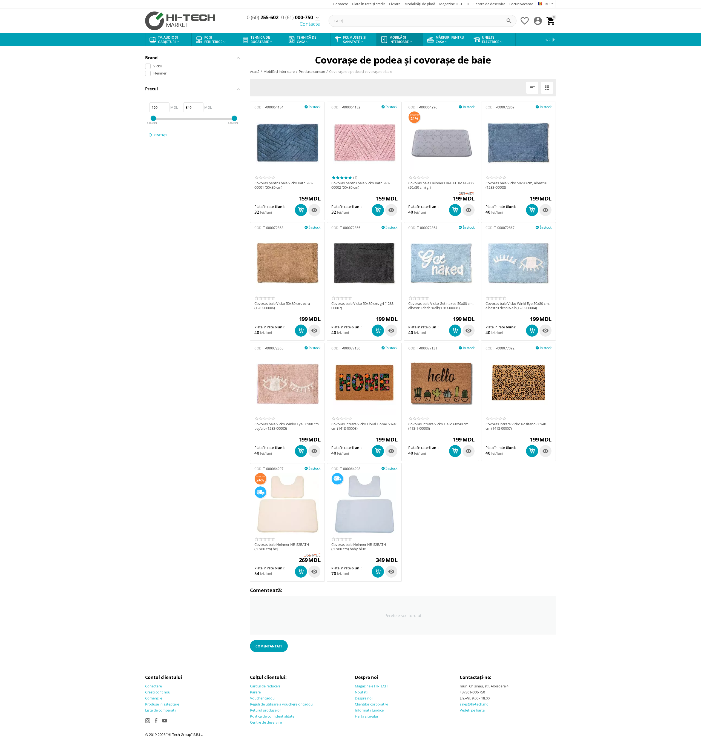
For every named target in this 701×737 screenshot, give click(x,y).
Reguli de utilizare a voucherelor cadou (281, 704)
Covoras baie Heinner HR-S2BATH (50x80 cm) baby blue (358, 547)
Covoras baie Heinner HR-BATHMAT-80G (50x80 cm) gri (441, 185)
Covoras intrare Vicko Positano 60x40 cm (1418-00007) (515, 426)
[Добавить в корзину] (301, 210)
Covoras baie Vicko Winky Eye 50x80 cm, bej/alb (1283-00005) (287, 426)
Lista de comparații (160, 710)
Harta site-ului (366, 716)
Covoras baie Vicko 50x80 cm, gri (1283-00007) (363, 306)
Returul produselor (265, 710)
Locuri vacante (521, 3)
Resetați (160, 135)
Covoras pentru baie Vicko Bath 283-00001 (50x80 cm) (283, 185)
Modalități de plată (419, 3)
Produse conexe (312, 71)
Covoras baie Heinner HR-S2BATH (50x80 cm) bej (281, 547)
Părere (255, 692)
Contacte (340, 3)
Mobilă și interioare (279, 71)
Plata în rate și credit (368, 3)
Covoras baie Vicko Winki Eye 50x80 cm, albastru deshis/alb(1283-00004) (517, 306)
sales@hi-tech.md (474, 704)
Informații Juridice (369, 710)
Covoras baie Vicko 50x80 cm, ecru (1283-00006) (282, 306)
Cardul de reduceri (265, 686)
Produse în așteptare (162, 704)
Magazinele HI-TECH (371, 686)
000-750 (297, 18)
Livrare (394, 3)
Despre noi (363, 698)
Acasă (254, 71)
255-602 (262, 18)
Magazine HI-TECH (454, 3)
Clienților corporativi (371, 704)
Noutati (361, 692)
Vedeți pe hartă (472, 710)
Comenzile (153, 698)
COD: (258, 107)
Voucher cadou (262, 698)
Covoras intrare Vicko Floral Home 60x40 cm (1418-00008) (364, 426)
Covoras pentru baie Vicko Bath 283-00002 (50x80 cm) (360, 185)
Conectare (153, 686)
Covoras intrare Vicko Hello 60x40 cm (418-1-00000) (438, 426)
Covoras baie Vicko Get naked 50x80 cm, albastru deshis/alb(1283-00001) (440, 306)
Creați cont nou (157, 692)
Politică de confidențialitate (272, 716)
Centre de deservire (489, 3)
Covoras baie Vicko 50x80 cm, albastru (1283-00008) (516, 185)
